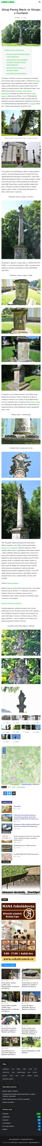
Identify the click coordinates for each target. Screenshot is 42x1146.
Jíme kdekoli (6, 1123)
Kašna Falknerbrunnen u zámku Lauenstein (16, 1099)
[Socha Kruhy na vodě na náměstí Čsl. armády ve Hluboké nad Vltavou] (31, 974)
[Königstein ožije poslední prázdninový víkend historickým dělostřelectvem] (6, 827)
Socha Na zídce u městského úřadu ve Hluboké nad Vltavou (29, 1007)
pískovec (5, 1075)
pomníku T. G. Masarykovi (9, 548)
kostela (32, 103)
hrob (13, 1069)
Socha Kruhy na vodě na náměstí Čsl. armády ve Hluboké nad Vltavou (30, 984)
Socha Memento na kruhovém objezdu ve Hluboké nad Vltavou (8, 1052)
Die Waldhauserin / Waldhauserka (25, 845)
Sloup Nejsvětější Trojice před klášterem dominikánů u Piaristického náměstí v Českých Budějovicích (17, 62)
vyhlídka (29, 1075)
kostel (32, 402)
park (29, 1072)
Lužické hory (6, 1072)
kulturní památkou (12, 583)
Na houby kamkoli (8, 1126)
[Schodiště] (6, 809)
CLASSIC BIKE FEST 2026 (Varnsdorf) (26, 854)
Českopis (5, 1113)
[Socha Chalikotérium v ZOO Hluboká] (31, 1042)
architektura (6, 1069)
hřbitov (18, 1069)
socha (13, 787)
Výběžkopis (6, 1117)
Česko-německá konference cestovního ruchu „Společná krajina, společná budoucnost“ (27, 838)
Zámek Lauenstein (8, 1102)
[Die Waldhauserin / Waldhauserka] (6, 848)
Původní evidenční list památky (11, 603)
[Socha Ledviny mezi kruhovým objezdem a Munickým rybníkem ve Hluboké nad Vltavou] (31, 1019)
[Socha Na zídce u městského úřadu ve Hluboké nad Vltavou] (31, 996)
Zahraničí (5, 1120)
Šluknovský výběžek (8, 1079)
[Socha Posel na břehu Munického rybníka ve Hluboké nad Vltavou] (10, 1019)
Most (13, 1072)
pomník (35, 1072)
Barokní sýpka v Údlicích (10, 1091)
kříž (35, 1069)
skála (11, 1075)
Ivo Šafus (17, 17)
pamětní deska (21, 1072)
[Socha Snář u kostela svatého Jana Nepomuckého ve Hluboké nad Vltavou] (10, 974)
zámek (37, 402)
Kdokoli (5, 1129)
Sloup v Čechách (21, 787)
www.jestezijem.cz (34, 1142)
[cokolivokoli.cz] (8, 2)
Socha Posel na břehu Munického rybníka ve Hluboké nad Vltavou (8, 1030)
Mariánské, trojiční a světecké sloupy (14, 50)
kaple (24, 1069)
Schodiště (17, 806)
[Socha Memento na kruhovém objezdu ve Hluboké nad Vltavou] (10, 1042)
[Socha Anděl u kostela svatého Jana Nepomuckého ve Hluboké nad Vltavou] (10, 996)
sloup (9, 787)
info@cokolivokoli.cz (27, 1139)
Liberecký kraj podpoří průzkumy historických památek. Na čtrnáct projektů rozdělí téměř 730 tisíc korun (26, 817)
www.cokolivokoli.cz (14, 1139)
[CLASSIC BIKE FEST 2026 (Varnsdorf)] (6, 857)
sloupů (37, 81)
